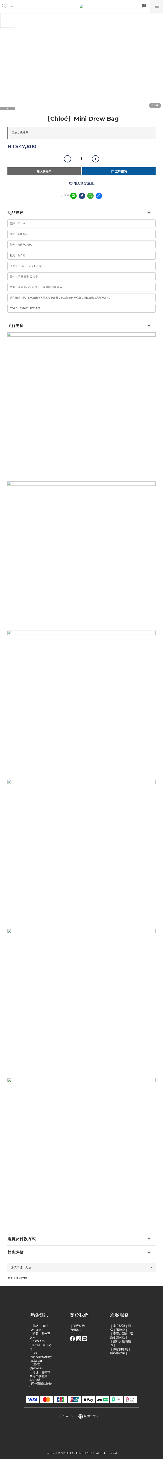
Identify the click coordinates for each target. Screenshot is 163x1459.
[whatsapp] (90, 196)
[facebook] (82, 196)
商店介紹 (79, 1325)
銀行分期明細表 (120, 1343)
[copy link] (99, 196)
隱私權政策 (117, 1353)
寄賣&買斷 (120, 1333)
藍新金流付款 (121, 1335)
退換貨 (120, 1330)
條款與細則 (120, 1349)
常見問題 (119, 1325)
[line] (73, 196)
